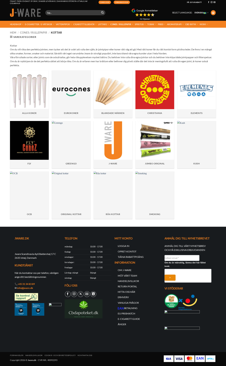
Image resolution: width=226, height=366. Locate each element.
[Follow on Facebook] (209, 2)
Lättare (102, 24)
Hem (13, 32)
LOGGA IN (123, 245)
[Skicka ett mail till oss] (214, 2)
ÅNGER (122, 324)
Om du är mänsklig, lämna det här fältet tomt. (185, 264)
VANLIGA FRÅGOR (128, 302)
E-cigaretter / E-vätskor (38, 24)
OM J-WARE (124, 270)
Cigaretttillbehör (83, 24)
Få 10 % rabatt (194, 2)
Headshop (15, 24)
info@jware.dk (25, 287)
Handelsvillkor (34, 355)
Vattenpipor (63, 24)
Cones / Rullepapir (120, 24)
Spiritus (139, 24)
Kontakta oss (85, 355)
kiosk (203, 24)
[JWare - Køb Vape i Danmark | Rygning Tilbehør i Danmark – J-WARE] (25, 12)
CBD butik (190, 24)
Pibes (160, 24)
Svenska (199, 12)
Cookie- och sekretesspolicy (60, 355)
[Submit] (102, 12)
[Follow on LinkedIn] (93, 294)
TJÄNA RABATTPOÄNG (131, 256)
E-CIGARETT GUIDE (129, 318)
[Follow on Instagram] (211, 2)
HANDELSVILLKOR (128, 281)
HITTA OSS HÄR (126, 291)
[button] (213, 12)
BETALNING (130, 308)
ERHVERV (123, 297)
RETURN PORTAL (127, 286)
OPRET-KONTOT (127, 251)
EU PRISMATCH (126, 313)
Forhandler (16, 355)
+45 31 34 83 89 (26, 283)
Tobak (150, 24)
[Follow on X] (80, 294)
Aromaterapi (174, 24)
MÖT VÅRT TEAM (127, 275)
